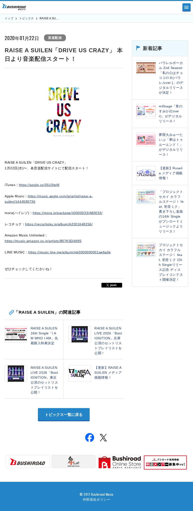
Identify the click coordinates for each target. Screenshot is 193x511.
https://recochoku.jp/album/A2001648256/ (58, 224)
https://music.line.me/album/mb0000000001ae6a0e (69, 252)
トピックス (26, 18)
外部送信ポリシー (96, 499)
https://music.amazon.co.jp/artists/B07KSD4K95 (43, 241)
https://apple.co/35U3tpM (39, 185)
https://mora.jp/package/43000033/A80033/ (67, 213)
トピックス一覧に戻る (64, 415)
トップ (9, 18)
